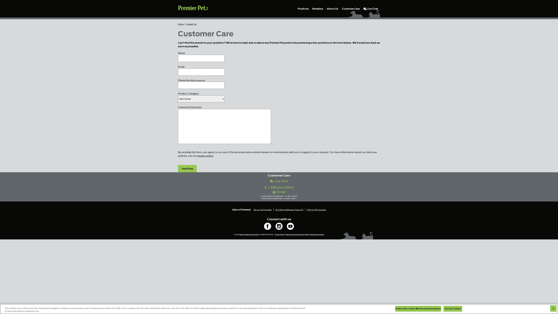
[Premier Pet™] (193, 9)
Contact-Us (191, 24)
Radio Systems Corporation (249, 234)
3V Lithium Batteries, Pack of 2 (289, 209)
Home (181, 24)
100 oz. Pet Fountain (316, 209)
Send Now (187, 168)
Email (181, 67)
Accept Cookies (453, 308)
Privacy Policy (280, 234)
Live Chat (280, 181)
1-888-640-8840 (280, 187)
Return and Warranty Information (297, 234)
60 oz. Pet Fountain (263, 209)
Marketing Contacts (317, 234)
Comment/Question (190, 107)
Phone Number (191, 80)
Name (181, 53)
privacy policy (205, 156)
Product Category (188, 93)
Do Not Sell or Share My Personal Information (418, 308)
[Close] (553, 308)
